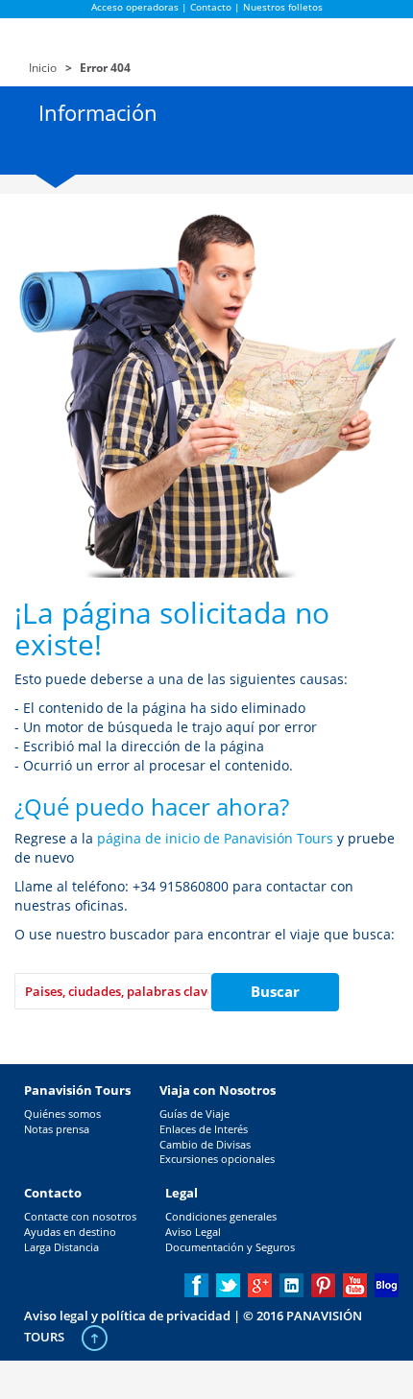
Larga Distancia (61, 1247)
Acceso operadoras (135, 6)
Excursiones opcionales (217, 1158)
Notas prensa (56, 1129)
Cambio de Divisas (205, 1144)
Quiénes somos (62, 1113)
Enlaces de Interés (203, 1129)
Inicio (43, 67)
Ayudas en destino (70, 1231)
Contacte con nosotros (80, 1216)
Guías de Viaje (194, 1113)
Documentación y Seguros (230, 1247)
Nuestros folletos (283, 6)
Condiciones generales (221, 1216)
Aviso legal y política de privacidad (127, 1315)
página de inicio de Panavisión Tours (215, 838)
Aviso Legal (193, 1231)
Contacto (210, 6)
